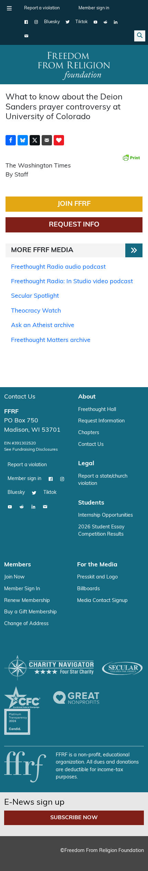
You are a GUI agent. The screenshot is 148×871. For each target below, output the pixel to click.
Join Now (14, 577)
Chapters (88, 433)
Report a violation (42, 8)
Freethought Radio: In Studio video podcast (72, 282)
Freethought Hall (97, 409)
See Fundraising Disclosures (31, 450)
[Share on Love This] (59, 140)
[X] (68, 22)
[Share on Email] (47, 140)
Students (91, 503)
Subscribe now (74, 818)
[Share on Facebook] (11, 140)
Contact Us (19, 397)
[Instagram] (36, 22)
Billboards (88, 589)
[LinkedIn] (115, 22)
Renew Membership (27, 600)
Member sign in (93, 8)
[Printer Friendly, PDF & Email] (131, 157)
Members (17, 565)
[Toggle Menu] (9, 8)
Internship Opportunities (105, 515)
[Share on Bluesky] (23, 140)
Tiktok (81, 22)
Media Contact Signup (102, 600)
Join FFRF (74, 204)
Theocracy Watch (36, 311)
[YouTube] (96, 22)
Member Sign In (22, 589)
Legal (86, 464)
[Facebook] (26, 22)
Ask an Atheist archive (42, 325)
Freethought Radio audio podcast (58, 267)
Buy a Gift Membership (30, 612)
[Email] (26, 36)
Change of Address (26, 623)
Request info (74, 224)
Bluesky (52, 22)
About (87, 397)
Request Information (101, 421)
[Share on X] (35, 140)
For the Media (97, 565)
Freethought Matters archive (51, 340)
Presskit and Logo (97, 577)
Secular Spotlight (35, 296)
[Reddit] (105, 22)
